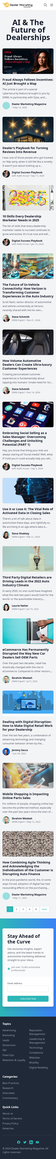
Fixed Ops (8, 1055)
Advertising (9, 1030)
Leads (5, 1040)
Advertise (8, 1128)
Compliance (36, 1052)
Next (44, 909)
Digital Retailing (38, 1067)
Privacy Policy (10, 1123)
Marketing (8, 1035)
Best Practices (10, 1083)
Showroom (9, 1045)
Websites (34, 1057)
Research (7, 1088)
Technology (36, 1047)
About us (7, 1113)
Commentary (10, 1098)
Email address (14, 983)
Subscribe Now (28, 998)
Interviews (8, 1093)
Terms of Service (12, 1118)
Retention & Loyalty (13, 1060)
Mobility (34, 1062)
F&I (4, 1050)
